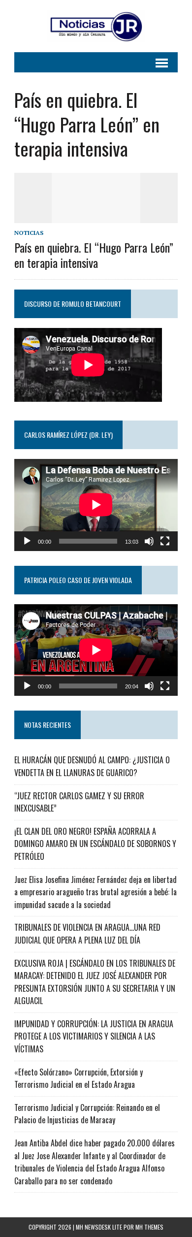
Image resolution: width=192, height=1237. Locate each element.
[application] (96, 505)
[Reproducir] (27, 541)
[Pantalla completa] (165, 541)
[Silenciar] (149, 541)
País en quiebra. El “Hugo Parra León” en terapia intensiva (93, 254)
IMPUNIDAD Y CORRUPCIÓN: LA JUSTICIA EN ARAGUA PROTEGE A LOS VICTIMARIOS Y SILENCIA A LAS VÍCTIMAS (93, 1036)
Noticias (28, 232)
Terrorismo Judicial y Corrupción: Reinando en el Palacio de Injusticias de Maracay (87, 1114)
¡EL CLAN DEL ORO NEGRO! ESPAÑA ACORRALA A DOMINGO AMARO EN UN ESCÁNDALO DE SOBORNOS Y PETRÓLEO (95, 843)
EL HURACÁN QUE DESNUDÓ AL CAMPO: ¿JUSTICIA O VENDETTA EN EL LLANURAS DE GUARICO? (92, 766)
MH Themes (149, 1227)
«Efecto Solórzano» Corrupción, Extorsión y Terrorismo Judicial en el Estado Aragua (78, 1078)
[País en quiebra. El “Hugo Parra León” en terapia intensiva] (96, 216)
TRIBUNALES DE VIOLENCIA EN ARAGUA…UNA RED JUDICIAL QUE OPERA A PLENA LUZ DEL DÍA (87, 933)
